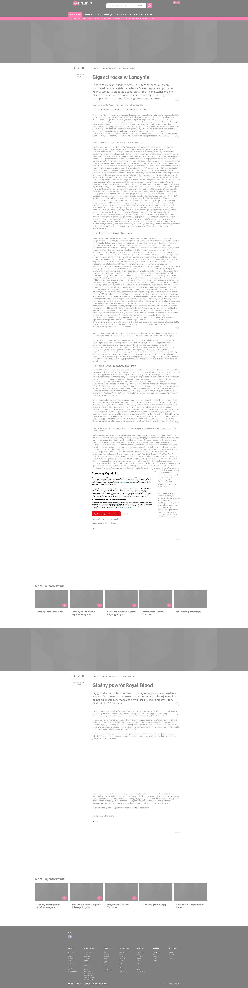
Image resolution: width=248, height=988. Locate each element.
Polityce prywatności (126, 507)
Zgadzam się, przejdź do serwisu (106, 514)
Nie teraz (126, 514)
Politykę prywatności (126, 482)
